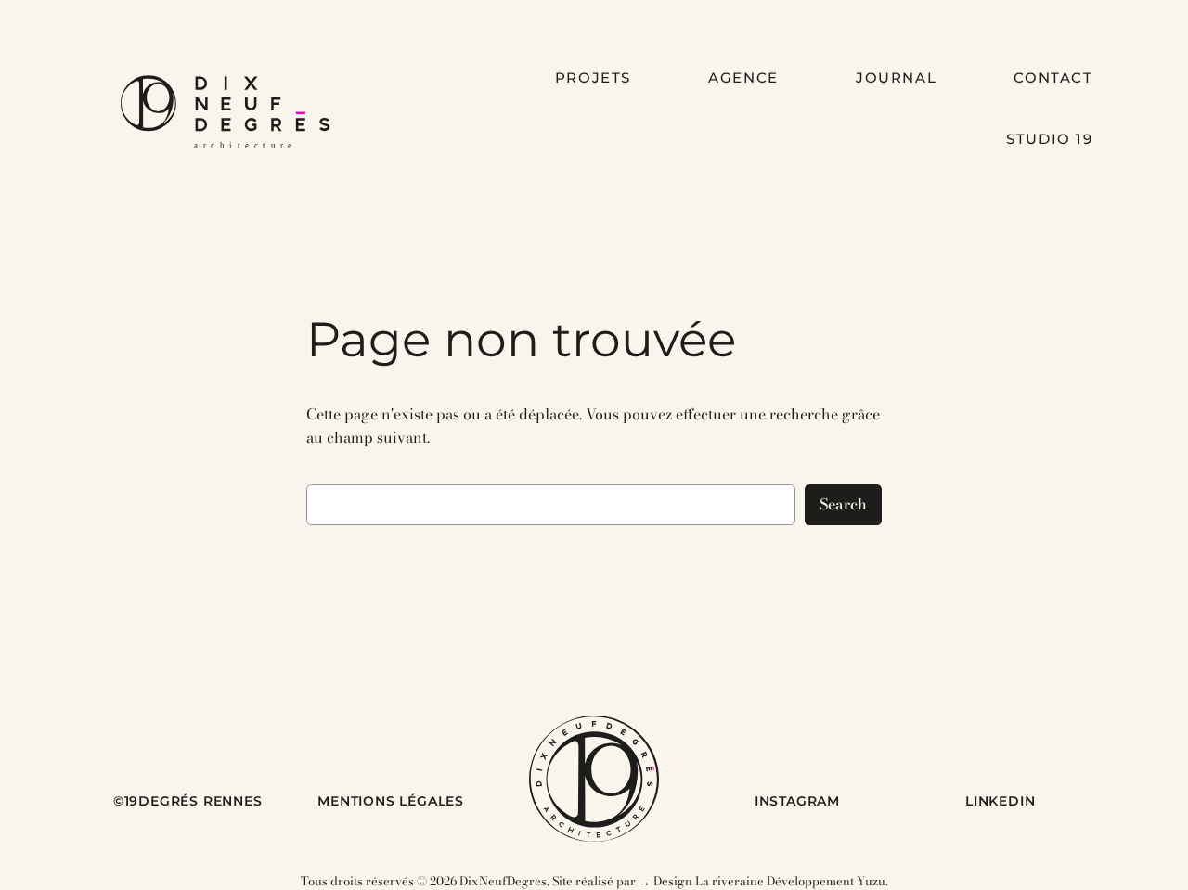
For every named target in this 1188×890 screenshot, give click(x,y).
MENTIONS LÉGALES (390, 801)
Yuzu (871, 880)
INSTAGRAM (797, 801)
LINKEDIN (1000, 801)
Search (843, 504)
